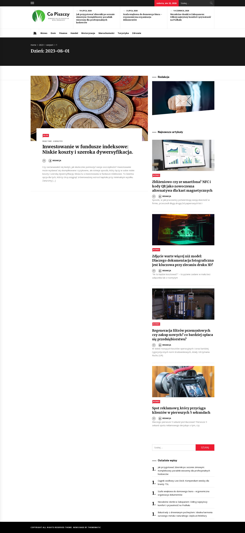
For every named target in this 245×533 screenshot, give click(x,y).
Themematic (94, 527)
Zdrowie (136, 33)
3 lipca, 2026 (132, 11)
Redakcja (57, 160)
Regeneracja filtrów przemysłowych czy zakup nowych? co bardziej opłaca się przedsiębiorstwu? (182, 335)
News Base (79, 527)
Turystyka (123, 33)
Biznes (44, 33)
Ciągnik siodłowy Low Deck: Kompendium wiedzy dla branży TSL (183, 482)
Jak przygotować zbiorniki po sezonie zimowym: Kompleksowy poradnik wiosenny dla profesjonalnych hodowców (95, 18)
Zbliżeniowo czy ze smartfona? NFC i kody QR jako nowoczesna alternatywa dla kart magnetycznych (182, 186)
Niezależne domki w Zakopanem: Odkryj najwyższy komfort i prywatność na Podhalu (190, 17)
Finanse (63, 33)
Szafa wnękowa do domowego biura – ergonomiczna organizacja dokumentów (142, 17)
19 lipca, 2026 (85, 11)
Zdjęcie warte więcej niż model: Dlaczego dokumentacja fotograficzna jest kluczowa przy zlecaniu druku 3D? (183, 260)
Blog (45, 135)
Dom (53, 33)
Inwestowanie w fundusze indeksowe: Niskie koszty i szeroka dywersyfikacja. (87, 149)
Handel (74, 33)
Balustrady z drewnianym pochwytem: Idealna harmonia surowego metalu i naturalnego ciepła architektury (185, 514)
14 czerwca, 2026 (181, 11)
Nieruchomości (106, 33)
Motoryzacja (88, 33)
